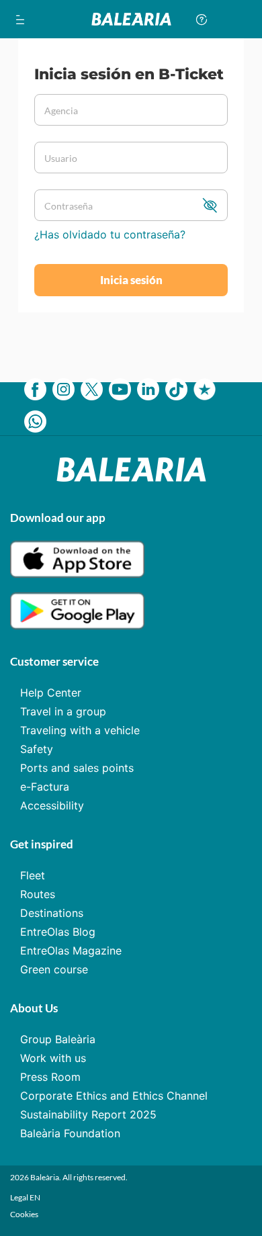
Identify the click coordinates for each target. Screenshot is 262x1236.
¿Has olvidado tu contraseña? (109, 234)
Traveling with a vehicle (80, 730)
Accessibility (52, 805)
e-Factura (44, 786)
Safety (36, 749)
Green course (54, 969)
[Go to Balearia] (131, 19)
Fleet (32, 875)
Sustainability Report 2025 (88, 1114)
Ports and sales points (77, 768)
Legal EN (25, 1197)
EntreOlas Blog (57, 931)
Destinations (51, 913)
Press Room (50, 1077)
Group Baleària (57, 1039)
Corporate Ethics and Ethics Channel (114, 1095)
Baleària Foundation (70, 1133)
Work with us (53, 1058)
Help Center (50, 692)
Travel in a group (63, 711)
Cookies (24, 1214)
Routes (37, 894)
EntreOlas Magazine (71, 950)
